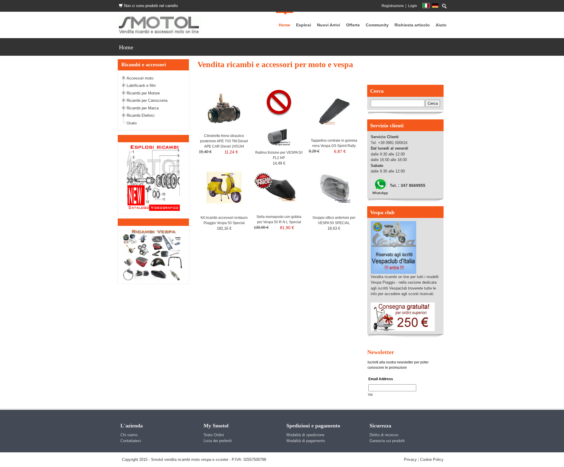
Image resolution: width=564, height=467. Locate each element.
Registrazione (393, 6)
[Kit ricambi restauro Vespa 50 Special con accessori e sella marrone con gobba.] (224, 187)
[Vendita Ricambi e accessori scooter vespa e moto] (159, 25)
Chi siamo (128, 435)
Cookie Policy (432, 459)
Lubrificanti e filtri (141, 85)
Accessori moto (140, 78)
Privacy (410, 459)
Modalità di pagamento (305, 441)
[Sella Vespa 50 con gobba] (279, 186)
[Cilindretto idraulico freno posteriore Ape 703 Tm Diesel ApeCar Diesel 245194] (224, 108)
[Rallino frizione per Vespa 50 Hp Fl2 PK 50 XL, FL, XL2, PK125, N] (279, 133)
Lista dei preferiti (218, 441)
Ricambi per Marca (143, 108)
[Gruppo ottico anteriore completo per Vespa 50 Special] (334, 187)
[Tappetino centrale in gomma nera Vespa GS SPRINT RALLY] (334, 110)
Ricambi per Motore (143, 93)
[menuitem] (377, 25)
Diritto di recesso (384, 435)
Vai (370, 394)
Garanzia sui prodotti (387, 441)
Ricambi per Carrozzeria (147, 100)
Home (440, 47)
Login (412, 6)
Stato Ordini (214, 435)
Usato (132, 123)
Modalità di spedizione (305, 435)
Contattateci (130, 441)
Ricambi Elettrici (141, 115)
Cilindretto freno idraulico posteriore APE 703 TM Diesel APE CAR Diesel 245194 (224, 141)
